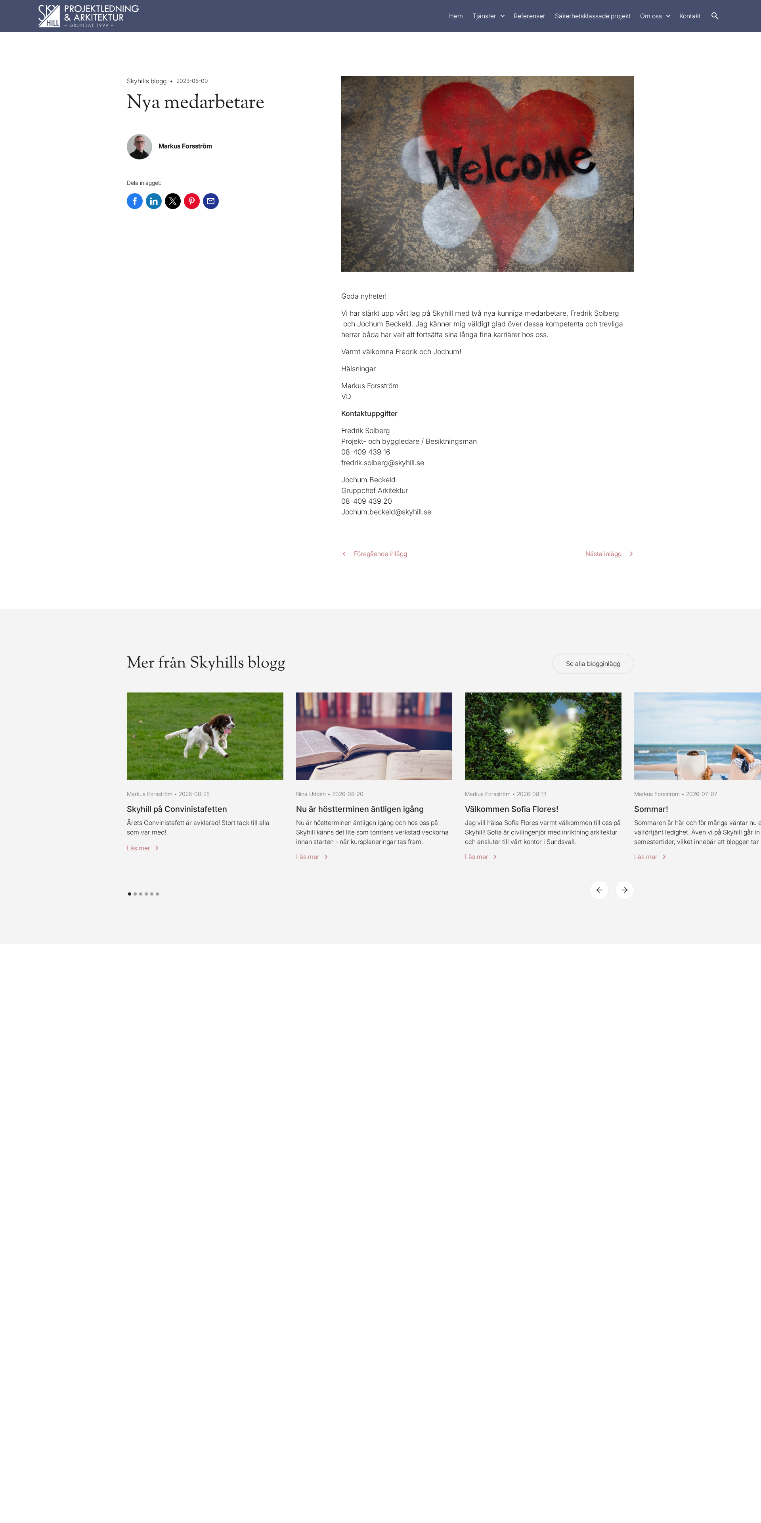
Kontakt (690, 16)
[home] (89, 16)
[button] (488, 16)
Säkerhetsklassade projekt (593, 16)
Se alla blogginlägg (593, 664)
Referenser (529, 16)
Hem (456, 16)
